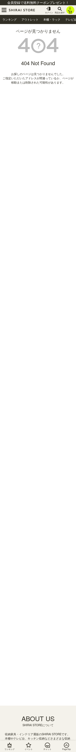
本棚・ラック (51, 19)
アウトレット (30, 19)
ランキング (9, 19)
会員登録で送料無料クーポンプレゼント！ (38, 2)
